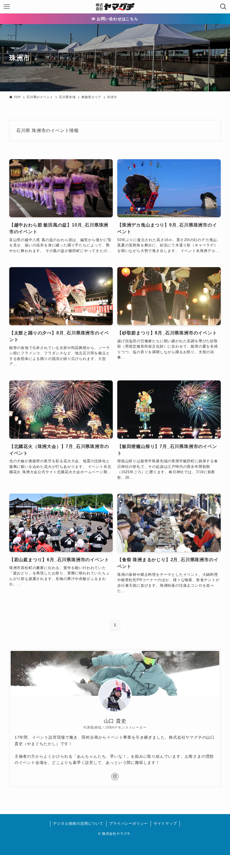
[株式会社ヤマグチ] (115, 6)
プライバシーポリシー (128, 823)
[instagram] (115, 776)
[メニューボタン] (6, 6)
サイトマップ (165, 823)
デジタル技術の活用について (78, 823)
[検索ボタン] (223, 6)
